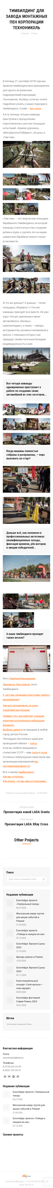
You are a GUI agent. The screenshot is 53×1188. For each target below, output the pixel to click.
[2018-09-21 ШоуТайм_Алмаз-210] (32, 209)
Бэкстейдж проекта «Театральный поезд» (27, 902)
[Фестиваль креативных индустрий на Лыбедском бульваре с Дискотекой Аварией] (19, 1155)
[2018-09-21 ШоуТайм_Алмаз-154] (21, 179)
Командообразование (24, 793)
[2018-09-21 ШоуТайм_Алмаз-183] (21, 194)
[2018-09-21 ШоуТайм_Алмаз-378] (26, 601)
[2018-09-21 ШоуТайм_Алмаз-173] (44, 179)
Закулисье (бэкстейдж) (16, 684)
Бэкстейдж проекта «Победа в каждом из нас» (30, 932)
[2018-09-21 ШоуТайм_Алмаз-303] (21, 439)
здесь (33, 743)
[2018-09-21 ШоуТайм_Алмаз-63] (32, 179)
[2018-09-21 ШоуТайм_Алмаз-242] (9, 409)
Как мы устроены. (13, 776)
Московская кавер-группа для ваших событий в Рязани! (30, 917)
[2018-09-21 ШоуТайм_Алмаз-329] (42, 601)
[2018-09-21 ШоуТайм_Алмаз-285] (9, 424)
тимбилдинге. (26, 772)
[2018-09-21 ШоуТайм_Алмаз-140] (9, 194)
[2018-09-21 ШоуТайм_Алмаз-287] (21, 424)
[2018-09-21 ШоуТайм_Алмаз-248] (21, 409)
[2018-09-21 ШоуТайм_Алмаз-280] (44, 409)
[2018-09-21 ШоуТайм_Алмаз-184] (26, 285)
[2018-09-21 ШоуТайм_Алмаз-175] (44, 194)
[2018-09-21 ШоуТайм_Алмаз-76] (9, 209)
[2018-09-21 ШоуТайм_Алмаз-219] (42, 285)
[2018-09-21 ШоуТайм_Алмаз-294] (32, 424)
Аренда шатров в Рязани (29, 957)
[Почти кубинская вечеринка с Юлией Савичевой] (40, 1155)
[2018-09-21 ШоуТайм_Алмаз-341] (26, 620)
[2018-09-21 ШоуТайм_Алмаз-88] (11, 285)
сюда (35, 752)
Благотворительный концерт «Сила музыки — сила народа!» (29, 984)
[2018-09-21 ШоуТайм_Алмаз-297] (44, 424)
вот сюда (35, 108)
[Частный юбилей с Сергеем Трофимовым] (30, 1155)
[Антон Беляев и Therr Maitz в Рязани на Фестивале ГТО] (19, 1144)
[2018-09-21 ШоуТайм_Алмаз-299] (9, 439)
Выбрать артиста (12, 729)
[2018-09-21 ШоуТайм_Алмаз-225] (9, 179)
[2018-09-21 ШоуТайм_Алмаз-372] (11, 620)
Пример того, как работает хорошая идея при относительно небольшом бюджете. (23, 721)
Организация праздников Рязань (19, 1024)
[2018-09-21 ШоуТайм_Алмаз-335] (11, 601)
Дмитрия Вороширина (22, 678)
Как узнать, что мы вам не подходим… (25, 781)
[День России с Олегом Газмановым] (8, 1144)
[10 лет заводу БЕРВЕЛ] (8, 1155)
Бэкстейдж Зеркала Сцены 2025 (30, 945)
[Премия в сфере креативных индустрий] (40, 1144)
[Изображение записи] (9, 902)
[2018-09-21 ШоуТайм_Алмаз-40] (21, 209)
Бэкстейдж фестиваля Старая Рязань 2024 (28, 999)
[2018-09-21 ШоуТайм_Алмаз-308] (32, 439)
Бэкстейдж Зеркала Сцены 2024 (30, 969)
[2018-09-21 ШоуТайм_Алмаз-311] (44, 439)
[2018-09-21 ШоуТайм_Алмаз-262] (32, 409)
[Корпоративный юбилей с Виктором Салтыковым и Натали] (30, 1144)
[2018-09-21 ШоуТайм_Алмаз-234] (32, 194)
